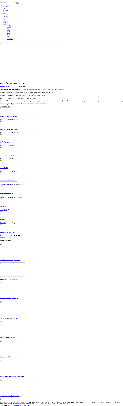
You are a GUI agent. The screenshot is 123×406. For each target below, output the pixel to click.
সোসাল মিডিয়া (6, 22)
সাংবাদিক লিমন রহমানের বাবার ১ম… (7, 142)
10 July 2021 (3, 210)
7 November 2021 (5, 184)
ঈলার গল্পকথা (3, 206)
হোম (4, 9)
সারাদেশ (5, 13)
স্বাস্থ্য (8, 36)
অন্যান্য (5, 24)
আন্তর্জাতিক (6, 15)
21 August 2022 (4, 235)
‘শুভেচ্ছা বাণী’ (3, 219)
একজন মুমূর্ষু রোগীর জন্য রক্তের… (7, 155)
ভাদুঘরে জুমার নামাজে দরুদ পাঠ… (7, 193)
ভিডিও (8, 37)
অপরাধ (4, 19)
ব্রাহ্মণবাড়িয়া (6, 16)
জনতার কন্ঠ (5, 18)
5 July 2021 (3, 223)
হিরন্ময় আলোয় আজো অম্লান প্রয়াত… (8, 181)
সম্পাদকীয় (5, 10)
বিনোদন (8, 28)
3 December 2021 (4, 197)
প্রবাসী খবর (5, 21)
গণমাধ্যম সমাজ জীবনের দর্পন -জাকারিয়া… (9, 116)
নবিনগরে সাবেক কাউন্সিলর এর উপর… (8, 232)
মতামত (8, 31)
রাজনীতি (8, 25)
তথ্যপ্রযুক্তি (9, 27)
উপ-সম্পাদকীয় (10, 39)
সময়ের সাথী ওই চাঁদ (4, 168)
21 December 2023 (11, 86)
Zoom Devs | (17, 405)
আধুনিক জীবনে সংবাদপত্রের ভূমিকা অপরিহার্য (9, 129)
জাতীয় (4, 12)
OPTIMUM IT (25, 405)
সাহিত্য (8, 34)
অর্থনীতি (8, 30)
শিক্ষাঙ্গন (8, 33)
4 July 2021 (3, 119)
